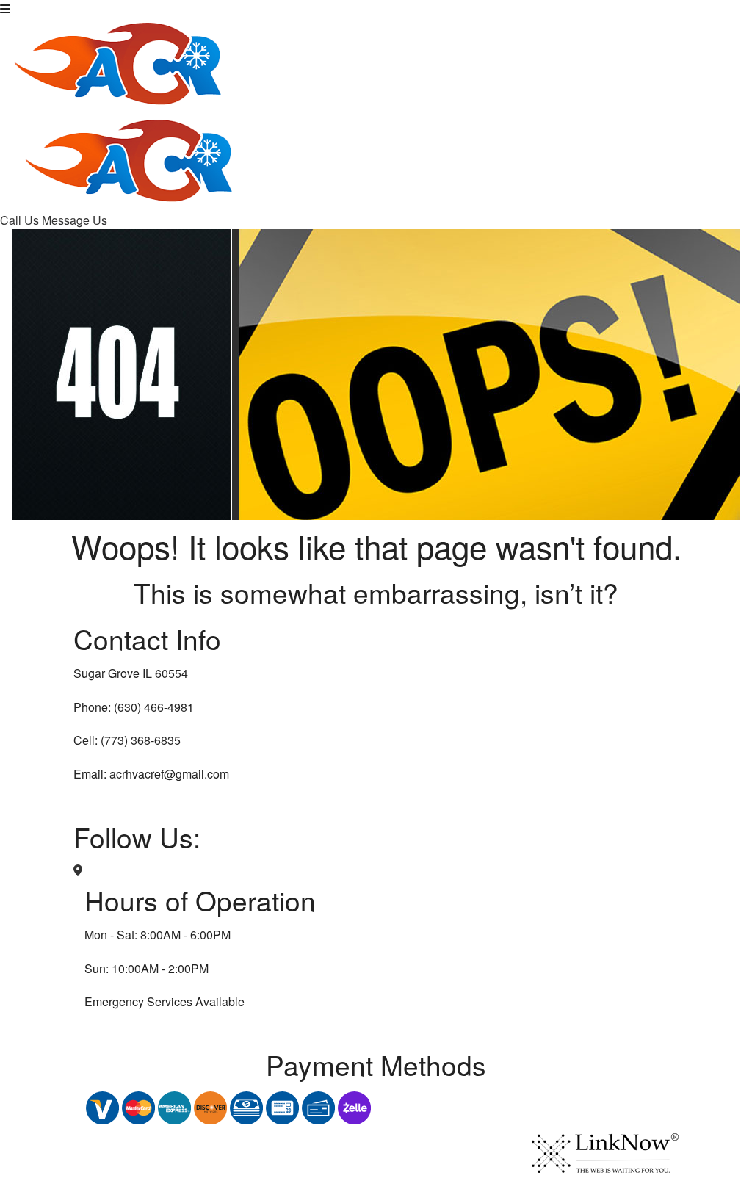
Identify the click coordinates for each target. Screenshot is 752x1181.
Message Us (74, 220)
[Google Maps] (77, 870)
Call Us (21, 220)
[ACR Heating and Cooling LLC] (119, 58)
